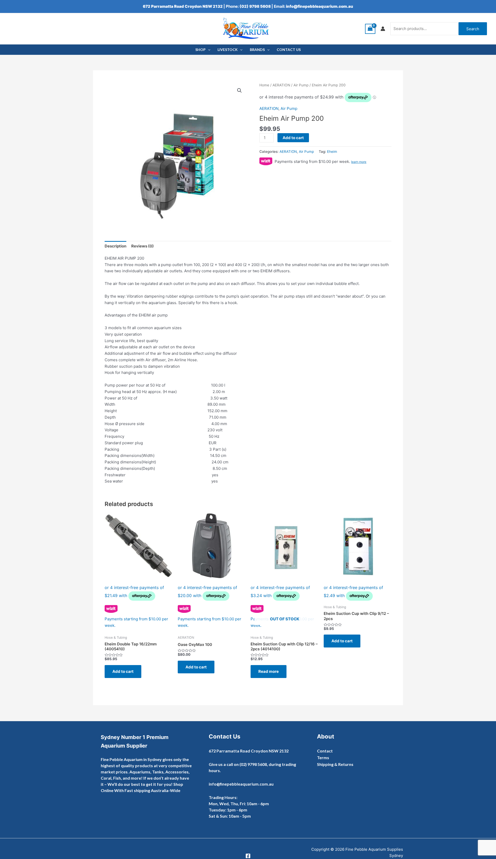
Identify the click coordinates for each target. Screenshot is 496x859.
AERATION (281, 85)
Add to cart (293, 137)
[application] (208, 49)
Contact (325, 750)
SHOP (200, 49)
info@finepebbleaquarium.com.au (319, 6)
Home (264, 85)
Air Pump (300, 85)
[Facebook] (248, 855)
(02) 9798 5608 (255, 6)
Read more (268, 671)
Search (472, 28)
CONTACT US (289, 49)
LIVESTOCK (228, 49)
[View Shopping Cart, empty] (370, 29)
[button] (239, 90)
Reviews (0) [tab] (142, 246)
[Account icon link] (383, 28)
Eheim (332, 151)
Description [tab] (115, 246)
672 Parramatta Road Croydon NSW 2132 (183, 6)
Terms (323, 757)
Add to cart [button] (123, 671)
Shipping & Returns (335, 764)
